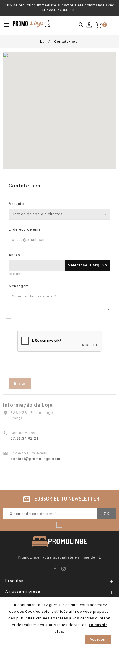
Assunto (16, 204)
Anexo (14, 255)
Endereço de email (26, 229)
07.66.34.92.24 (24, 438)
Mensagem (19, 286)
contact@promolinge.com (35, 459)
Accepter (98, 639)
